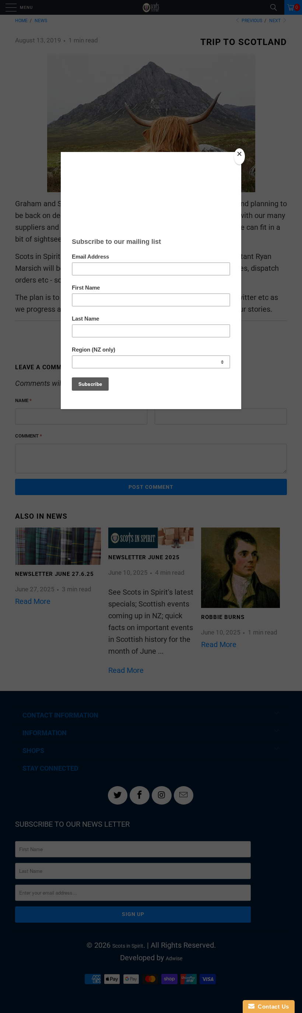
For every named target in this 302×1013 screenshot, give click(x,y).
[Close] (239, 156)
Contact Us (271, 1006)
